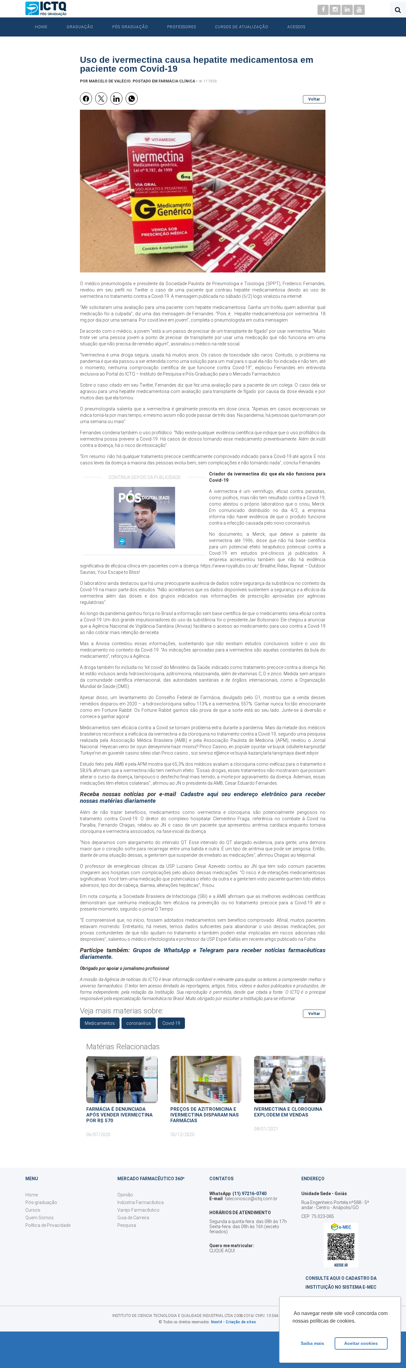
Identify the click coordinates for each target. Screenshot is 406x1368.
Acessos (296, 27)
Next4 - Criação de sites (233, 1322)
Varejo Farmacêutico (138, 1210)
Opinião (125, 1194)
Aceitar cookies (361, 1343)
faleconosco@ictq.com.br (251, 1198)
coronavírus (138, 1023)
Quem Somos (39, 1217)
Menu (31, 1178)
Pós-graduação (41, 1202)
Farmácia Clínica (177, 81)
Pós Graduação (130, 27)
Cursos (32, 1210)
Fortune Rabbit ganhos (164, 710)
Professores (181, 27)
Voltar (314, 99)
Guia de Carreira (133, 1217)
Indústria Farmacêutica (140, 1202)
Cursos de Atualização (241, 27)
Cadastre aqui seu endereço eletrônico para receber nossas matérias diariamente (202, 797)
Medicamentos (100, 1023)
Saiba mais (312, 1343)
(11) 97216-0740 (249, 1193)
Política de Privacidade (47, 1225)
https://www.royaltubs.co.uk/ (229, 565)
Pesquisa (126, 1225)
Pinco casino (174, 753)
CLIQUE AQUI (222, 1250)
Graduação (80, 27)
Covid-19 (171, 1023)
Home (41, 27)
